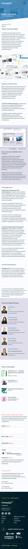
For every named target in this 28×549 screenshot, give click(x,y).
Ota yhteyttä (17, 520)
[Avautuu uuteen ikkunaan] (3, 513)
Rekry (15, 522)
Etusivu (3, 516)
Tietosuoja (14, 545)
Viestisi (6, 426)
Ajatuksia (16, 518)
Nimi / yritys (7, 436)
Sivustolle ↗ (21, 56)
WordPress (4, 26)
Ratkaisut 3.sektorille (19, 516)
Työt (3, 520)
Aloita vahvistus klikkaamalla (14, 453)
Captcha (4, 450)
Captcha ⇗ (19, 455)
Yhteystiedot (7, 443)
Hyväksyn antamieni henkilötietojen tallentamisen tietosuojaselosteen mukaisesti (13, 461)
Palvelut (4, 518)
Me (2, 522)
